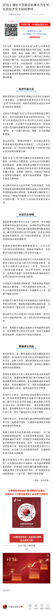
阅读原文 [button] (6, 590)
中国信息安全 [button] (14, 14)
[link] (15, 606)
